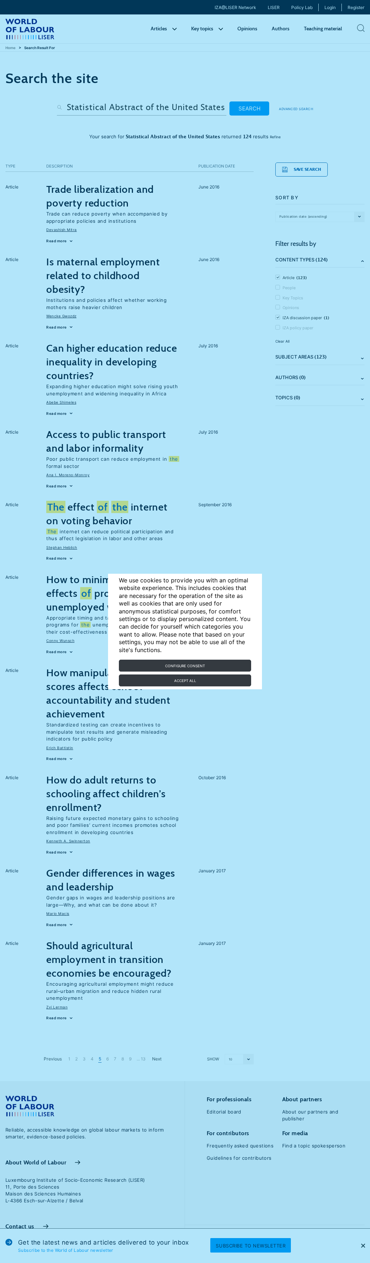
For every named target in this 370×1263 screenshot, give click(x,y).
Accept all (185, 680)
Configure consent (185, 666)
